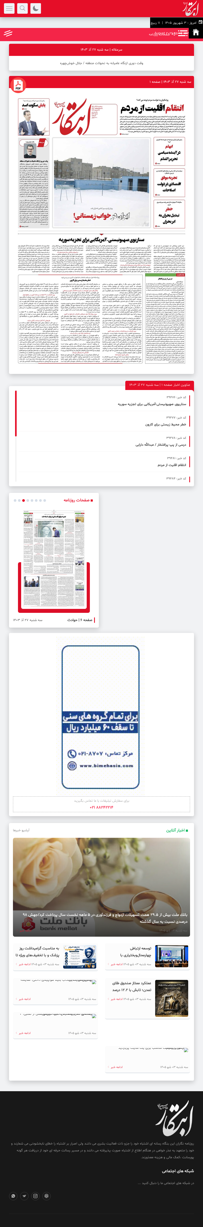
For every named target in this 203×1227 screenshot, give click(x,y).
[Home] (196, 33)
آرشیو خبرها (21, 830)
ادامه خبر (25, 930)
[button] (15, 500)
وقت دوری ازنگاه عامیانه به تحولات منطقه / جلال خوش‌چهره (101, 63)
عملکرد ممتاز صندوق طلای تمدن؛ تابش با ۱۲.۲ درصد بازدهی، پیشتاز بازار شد (131, 990)
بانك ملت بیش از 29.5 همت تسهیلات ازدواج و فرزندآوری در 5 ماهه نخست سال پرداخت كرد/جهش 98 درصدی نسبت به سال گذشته (105, 918)
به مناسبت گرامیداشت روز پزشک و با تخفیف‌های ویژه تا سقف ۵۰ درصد (37, 955)
